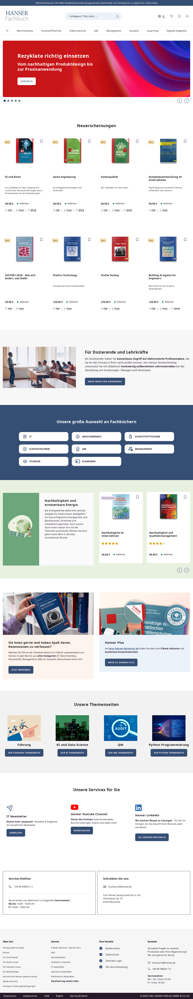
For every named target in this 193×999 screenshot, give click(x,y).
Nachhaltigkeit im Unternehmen (113, 534)
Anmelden (16, 832)
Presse (6, 952)
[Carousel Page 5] (19, 101)
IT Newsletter (57, 967)
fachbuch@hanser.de (120, 886)
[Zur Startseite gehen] (17, 16)
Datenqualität (109, 176)
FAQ (53, 952)
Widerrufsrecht (10, 981)
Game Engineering (64, 176)
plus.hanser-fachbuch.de (123, 648)
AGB (46, 995)
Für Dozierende (10, 957)
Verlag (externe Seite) (13, 947)
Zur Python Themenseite (169, 752)
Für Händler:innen (12, 967)
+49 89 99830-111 (23, 886)
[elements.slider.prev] (179, 100)
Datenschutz (30, 995)
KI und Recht (13, 176)
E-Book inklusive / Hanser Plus (66, 947)
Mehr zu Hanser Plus (121, 662)
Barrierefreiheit (78, 995)
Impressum (10, 995)
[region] (96, 182)
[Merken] (41, 141)
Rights (59, 995)
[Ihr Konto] (187, 16)
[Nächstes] (186, 569)
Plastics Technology (65, 275)
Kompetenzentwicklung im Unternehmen (165, 178)
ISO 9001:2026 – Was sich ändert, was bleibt (20, 277)
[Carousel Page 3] (12, 101)
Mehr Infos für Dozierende (105, 381)
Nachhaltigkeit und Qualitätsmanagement (163, 534)
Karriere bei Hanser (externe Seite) (20, 976)
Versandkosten (58, 957)
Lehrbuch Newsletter (61, 971)
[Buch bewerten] (4, 169)
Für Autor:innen (10, 962)
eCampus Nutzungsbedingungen (19, 986)
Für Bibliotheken (11, 971)
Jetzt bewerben (21, 669)
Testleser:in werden (61, 962)
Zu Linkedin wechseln (152, 837)
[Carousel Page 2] (8, 101)
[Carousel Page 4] (16, 101)
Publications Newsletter (62, 976)
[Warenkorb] (171, 16)
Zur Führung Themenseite (24, 752)
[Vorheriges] (179, 569)
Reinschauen (82, 830)
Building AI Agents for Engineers (162, 277)
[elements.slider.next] (186, 100)
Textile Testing (110, 275)
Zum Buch (27, 81)
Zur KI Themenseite (72, 752)
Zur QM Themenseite (120, 752)
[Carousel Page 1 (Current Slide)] (5, 101)
